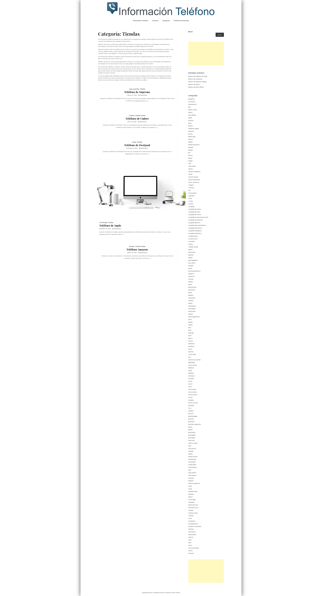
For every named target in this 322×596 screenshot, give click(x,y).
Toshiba (190, 516)
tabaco (190, 497)
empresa (191, 274)
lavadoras (191, 346)
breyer (190, 158)
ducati (190, 268)
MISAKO (191, 373)
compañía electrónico (195, 228)
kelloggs (191, 333)
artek (190, 123)
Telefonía (191, 502)
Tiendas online (140, 115)
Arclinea (190, 120)
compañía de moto (194, 212)
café (189, 163)
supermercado (192, 491)
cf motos (191, 188)
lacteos (190, 341)
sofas (190, 486)
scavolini (191, 478)
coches (190, 201)
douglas (190, 265)
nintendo (191, 405)
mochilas (191, 378)
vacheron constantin (194, 526)
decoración (191, 252)
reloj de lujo (192, 448)
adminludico (143, 95)
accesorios (191, 101)
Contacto (155, 20)
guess (190, 292)
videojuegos (192, 534)
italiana (190, 314)
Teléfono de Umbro (137, 118)
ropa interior (192, 473)
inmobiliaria (192, 306)
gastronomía (192, 287)
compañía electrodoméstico (197, 225)
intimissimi (191, 311)
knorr (190, 335)
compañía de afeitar (194, 209)
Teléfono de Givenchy (181, 20)
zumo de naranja (193, 548)
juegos (190, 325)
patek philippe (192, 416)
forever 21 (191, 276)
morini (190, 384)
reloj (189, 446)
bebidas (190, 147)
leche (190, 349)
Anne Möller (192, 115)
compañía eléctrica (194, 222)
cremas (190, 244)
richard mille (192, 464)
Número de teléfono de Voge (197, 76)
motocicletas (192, 392)
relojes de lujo (192, 456)
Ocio (189, 408)
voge (189, 540)
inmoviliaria (192, 309)
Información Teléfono (140, 20)
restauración (192, 459)
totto (190, 518)
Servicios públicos (194, 483)
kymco (190, 338)
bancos (190, 139)
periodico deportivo (194, 424)
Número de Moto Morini (196, 87)
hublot (190, 303)
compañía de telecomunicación (198, 217)
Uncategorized (193, 524)
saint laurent (192, 475)
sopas (190, 489)
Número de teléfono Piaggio (197, 82)
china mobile (192, 193)
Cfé (189, 190)
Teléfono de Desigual (137, 145)
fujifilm (190, 282)
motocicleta (192, 389)
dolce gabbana (193, 260)
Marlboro (191, 368)
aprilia (190, 118)
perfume (191, 419)
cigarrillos (191, 196)
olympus (191, 411)
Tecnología (103, 222)
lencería (190, 352)
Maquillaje (191, 362)
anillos (190, 112)
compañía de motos (194, 214)
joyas (190, 319)
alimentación (192, 104)
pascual (190, 413)
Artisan (190, 126)
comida (190, 204)
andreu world (192, 110)
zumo (190, 545)
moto (190, 386)
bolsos (190, 155)
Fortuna (190, 279)
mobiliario (191, 376)
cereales (191, 185)
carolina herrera (193, 177)
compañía (191, 206)
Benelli (190, 150)
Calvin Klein (192, 166)
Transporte (191, 521)
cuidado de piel (193, 247)
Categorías (166, 20)
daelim (190, 249)
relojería (190, 451)
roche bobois (192, 467)
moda (134, 142)
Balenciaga (191, 136)
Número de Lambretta (195, 79)
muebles (191, 400)
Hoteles (190, 300)
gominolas (191, 290)
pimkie (190, 429)
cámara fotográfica (194, 171)
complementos (193, 236)
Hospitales (191, 298)
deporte (190, 255)
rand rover (191, 440)
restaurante (192, 462)
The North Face (193, 507)
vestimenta (191, 532)
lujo (189, 357)
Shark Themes (176, 592)
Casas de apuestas (194, 179)
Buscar (190, 32)
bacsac (190, 134)
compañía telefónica (194, 233)
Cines (190, 198)
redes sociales (192, 443)
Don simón (191, 263)
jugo (189, 327)
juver (189, 330)
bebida (190, 142)
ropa (130, 89)
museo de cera (193, 403)
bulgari (190, 161)
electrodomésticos (194, 271)
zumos (190, 550)
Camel (190, 174)
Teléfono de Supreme (137, 92)
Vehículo (191, 529)
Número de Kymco (194, 84)
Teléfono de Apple (110, 225)
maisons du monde (194, 360)
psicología (191, 438)
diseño (190, 257)
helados (190, 295)
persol (190, 427)
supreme (136, 89)
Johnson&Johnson (194, 317)
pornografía (192, 435)
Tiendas (142, 89)
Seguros (191, 481)
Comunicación (192, 239)
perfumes (191, 421)
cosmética (191, 241)
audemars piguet (193, 128)
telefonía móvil (193, 505)
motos (190, 397)
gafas (190, 284)
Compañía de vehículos (195, 220)
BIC (189, 153)
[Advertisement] (206, 53)
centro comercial (193, 182)
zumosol (191, 553)
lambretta (191, 343)
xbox (189, 542)
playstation (191, 432)
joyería (190, 322)
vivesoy (190, 537)
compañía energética (195, 231)
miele (190, 370)
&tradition (191, 99)
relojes (190, 454)
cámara (190, 169)
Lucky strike (192, 354)
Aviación (191, 131)
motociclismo (192, 395)
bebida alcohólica (193, 145)
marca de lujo (192, 365)
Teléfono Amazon (137, 249)
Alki (189, 107)
